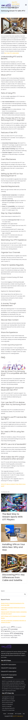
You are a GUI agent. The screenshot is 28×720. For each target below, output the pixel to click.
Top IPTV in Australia (6, 706)
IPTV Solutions (5, 633)
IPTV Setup (12, 631)
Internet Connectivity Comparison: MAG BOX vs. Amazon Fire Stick (13, 621)
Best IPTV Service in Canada (8, 700)
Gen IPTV (8, 627)
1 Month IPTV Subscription (8, 664)
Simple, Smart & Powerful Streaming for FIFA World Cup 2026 (12, 604)
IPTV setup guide (20, 631)
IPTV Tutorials (18, 713)
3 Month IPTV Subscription (8, 668)
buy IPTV (3, 627)
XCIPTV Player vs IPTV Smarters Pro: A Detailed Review (13, 617)
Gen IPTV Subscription (16, 3)
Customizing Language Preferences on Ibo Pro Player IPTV (13, 608)
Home (4, 713)
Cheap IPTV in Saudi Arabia (8, 710)
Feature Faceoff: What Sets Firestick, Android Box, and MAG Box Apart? (14, 613)
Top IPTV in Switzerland (7, 704)
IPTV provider (13, 629)
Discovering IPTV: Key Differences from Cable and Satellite (13, 577)
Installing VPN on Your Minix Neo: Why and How (13, 547)
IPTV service (5, 631)
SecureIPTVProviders (5, 637)
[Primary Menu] (26, 5)
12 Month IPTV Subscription (9, 675)
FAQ (24, 713)
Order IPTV (17, 635)
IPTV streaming (16, 633)
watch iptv (14, 637)
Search (2, 591)
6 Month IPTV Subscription (8, 671)
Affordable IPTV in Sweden (8, 699)
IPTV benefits (18, 627)
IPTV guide (4, 629)
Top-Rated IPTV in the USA (8, 697)
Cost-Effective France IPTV (8, 708)
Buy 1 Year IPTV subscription (11, 53)
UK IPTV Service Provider (7, 702)
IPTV (13, 627)
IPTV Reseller (10, 713)
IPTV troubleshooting (7, 635)
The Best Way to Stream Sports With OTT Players (12, 517)
